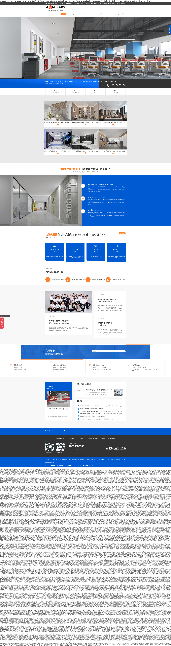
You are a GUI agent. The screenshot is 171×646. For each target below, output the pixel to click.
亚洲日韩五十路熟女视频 (88, 490)
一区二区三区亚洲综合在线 (13, 481)
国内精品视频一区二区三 (28, 491)
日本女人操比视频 (135, 534)
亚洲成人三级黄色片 (152, 505)
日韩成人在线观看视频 (55, 481)
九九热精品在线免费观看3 (96, 477)
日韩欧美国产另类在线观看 (147, 540)
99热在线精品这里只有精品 (29, 549)
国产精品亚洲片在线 (21, 498)
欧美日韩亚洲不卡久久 (62, 471)
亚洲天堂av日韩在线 (118, 557)
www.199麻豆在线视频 (122, 501)
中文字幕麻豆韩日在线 (32, 486)
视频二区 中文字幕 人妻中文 (24, 513)
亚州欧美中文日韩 (43, 474)
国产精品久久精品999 (84, 482)
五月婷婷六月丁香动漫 (54, 503)
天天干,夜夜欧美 (39, 479)
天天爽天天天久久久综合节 (13, 493)
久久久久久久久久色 (21, 495)
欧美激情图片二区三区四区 (103, 523)
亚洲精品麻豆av (65, 496)
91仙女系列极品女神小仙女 (30, 578)
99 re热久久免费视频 (156, 532)
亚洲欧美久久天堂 (65, 493)
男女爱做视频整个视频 (17, 471)
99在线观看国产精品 (32, 573)
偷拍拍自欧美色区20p (9, 488)
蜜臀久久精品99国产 (40, 515)
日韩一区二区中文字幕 (26, 561)
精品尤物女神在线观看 (124, 491)
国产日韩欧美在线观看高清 (83, 514)
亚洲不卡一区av (163, 490)
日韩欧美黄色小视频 (137, 524)
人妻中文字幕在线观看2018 (26, 496)
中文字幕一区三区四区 (61, 527)
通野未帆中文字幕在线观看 (98, 497)
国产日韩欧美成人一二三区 (58, 551)
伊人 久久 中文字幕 (34, 487)
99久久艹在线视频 (129, 474)
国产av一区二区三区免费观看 (33, 490)
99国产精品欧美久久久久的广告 (14, 514)
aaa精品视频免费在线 (81, 485)
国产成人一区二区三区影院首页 (147, 571)
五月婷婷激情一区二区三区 (36, 471)
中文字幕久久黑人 (89, 476)
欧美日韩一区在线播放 (131, 567)
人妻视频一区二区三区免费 (91, 506)
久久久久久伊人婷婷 (125, 556)
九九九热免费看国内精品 (94, 493)
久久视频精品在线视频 (23, 526)
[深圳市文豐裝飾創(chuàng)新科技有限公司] (55, 7)
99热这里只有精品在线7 (26, 471)
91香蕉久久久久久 (50, 489)
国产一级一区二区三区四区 (48, 512)
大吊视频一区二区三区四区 (54, 565)
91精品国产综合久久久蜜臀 (120, 504)
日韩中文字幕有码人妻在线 (9, 574)
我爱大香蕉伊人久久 (160, 506)
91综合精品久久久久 (162, 573)
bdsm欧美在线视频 (56, 476)
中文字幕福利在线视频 (48, 534)
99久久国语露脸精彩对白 (144, 549)
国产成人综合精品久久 (135, 506)
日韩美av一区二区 (79, 545)
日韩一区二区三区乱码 (86, 527)
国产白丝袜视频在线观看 (130, 570)
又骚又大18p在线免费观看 (41, 521)
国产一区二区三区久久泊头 (44, 478)
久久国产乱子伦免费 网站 (115, 489)
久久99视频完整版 (27, 476)
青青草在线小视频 (8, 494)
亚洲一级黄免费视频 (102, 507)
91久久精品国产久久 (70, 479)
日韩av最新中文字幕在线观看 (117, 471)
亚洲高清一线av (66, 555)
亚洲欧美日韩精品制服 (49, 496)
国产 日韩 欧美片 (49, 473)
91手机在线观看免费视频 (158, 530)
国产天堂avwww (46, 485)
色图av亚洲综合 (89, 541)
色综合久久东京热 (133, 487)
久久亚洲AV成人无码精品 (90, 513)
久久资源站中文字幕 (122, 576)
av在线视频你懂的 (141, 532)
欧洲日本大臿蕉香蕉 (49, 513)
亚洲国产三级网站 (30, 560)
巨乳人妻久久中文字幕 (64, 470)
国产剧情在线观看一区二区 (91, 522)
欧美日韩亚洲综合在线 (39, 520)
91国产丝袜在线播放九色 (84, 472)
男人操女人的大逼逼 (89, 495)
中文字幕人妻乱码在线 (130, 531)
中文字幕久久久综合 (101, 520)
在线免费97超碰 (58, 561)
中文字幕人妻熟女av (61, 545)
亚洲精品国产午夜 (71, 494)
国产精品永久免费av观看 (63, 501)
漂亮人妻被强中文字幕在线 (14, 557)
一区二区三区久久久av (30, 547)
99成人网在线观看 (77, 487)
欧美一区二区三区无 (154, 573)
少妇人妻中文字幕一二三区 (136, 471)
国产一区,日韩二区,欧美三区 (21, 552)
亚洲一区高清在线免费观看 (79, 473)
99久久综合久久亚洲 (112, 516)
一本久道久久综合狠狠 (118, 488)
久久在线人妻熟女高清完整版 (59, 486)
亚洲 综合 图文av (36, 482)
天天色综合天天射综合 (147, 543)
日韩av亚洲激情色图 (30, 485)
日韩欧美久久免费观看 (99, 513)
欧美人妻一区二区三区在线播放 (97, 489)
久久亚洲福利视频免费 (24, 535)
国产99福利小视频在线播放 (31, 515)
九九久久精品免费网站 (79, 507)
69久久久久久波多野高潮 (103, 551)
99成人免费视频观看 (154, 527)
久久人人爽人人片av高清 (14, 513)
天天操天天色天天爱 (35, 470)
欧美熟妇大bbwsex (97, 505)
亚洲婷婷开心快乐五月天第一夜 (129, 551)
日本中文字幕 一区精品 (60, 573)
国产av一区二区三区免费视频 (52, 578)
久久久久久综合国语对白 (130, 576)
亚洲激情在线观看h (15, 526)
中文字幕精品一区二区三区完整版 (89, 571)
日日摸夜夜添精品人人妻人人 (88, 565)
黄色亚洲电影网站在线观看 (83, 516)
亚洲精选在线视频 (135, 532)
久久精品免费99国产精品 (158, 564)
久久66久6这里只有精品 (88, 491)
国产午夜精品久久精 (138, 516)
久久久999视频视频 (118, 536)
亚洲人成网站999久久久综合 (147, 504)
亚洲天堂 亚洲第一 (14, 544)
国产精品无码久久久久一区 (148, 481)
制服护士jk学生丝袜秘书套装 (13, 564)
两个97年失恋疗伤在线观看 (111, 510)
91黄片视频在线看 (164, 503)
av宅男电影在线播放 (17, 470)
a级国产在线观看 (83, 488)
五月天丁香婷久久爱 (130, 481)
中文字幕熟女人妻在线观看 (68, 553)
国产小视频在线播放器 (45, 471)
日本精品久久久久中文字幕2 (15, 519)
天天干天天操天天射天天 (163, 510)
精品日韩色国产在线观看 (70, 532)
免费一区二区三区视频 (90, 559)
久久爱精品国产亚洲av (34, 548)
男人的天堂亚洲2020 (162, 527)
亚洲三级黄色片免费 (112, 531)
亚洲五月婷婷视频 (60, 540)
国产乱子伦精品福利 (36, 491)
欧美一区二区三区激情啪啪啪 (157, 577)
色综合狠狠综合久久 (35, 480)
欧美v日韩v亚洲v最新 (75, 495)
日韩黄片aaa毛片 (96, 518)
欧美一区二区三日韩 (32, 554)
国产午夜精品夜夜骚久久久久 (82, 574)
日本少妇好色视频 (96, 549)
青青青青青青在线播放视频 (21, 515)
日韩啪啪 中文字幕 (152, 541)
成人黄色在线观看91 (124, 479)
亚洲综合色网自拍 (151, 539)
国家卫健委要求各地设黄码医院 (83, 526)
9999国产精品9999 (40, 526)
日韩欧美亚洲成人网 (114, 565)
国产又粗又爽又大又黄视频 (76, 538)
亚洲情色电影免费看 (93, 545)
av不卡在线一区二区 (127, 561)
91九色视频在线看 (129, 476)
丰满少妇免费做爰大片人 (129, 538)
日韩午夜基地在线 (75, 530)
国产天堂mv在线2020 (162, 548)
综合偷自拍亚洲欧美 (147, 480)
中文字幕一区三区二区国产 (79, 532)
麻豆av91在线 (106, 480)
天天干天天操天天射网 (39, 505)
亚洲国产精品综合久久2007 (70, 486)
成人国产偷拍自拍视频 (144, 496)
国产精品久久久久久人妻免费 (24, 493)
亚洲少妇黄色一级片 (34, 556)
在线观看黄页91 (95, 551)
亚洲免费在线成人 (36, 565)
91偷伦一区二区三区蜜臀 (159, 486)
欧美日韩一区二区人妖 (123, 555)
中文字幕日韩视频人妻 (111, 507)
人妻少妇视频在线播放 (11, 573)
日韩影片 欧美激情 (44, 507)
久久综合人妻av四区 (41, 487)
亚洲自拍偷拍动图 (154, 574)
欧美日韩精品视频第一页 (8, 491)
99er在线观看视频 (165, 514)
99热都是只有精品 (102, 493)
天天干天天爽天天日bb (117, 563)
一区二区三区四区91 (41, 513)
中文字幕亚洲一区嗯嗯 (96, 474)
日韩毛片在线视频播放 (59, 482)
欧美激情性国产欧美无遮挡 (151, 578)
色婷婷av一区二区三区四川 (12, 580)
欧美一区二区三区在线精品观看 (40, 516)
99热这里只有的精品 (39, 543)
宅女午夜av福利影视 (44, 493)
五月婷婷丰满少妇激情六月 (164, 496)
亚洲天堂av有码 (148, 519)
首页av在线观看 (155, 522)
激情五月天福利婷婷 (123, 535)
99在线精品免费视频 (89, 505)
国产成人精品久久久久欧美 (154, 549)
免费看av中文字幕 (39, 510)
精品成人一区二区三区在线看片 (78, 490)
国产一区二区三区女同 (85, 520)
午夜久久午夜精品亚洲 (48, 515)
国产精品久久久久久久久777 (36, 477)
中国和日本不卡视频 (138, 531)
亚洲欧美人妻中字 (6, 548)
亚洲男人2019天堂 (18, 523)
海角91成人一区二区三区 (108, 568)
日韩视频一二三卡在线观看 (148, 483)
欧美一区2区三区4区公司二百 (60, 554)
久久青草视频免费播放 (118, 568)
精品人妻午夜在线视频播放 (156, 480)
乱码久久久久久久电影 (91, 555)
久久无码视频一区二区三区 (41, 573)
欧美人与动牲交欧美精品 (81, 541)
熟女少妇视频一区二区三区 (109, 548)
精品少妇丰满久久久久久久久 (49, 577)
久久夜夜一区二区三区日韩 (11, 541)
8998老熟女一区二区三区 (68, 531)
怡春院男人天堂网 (23, 514)
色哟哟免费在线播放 (167, 567)
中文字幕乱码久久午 (4, 556)
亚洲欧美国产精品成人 (111, 552)
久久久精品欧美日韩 (160, 498)
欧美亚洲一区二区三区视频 (161, 524)
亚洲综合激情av (33, 511)
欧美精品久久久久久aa (67, 519)
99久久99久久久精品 (65, 526)
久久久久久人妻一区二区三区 (14, 506)
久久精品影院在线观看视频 (98, 563)
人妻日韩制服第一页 (14, 473)
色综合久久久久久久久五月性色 (63, 567)
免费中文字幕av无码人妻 (20, 480)
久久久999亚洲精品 (111, 551)
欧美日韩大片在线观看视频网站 (130, 529)
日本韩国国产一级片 (95, 543)
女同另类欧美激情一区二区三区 (110, 562)
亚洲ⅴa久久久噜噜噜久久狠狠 (29, 544)
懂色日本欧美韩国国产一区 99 (99, 529)
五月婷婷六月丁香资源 (4, 485)
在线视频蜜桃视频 (9, 479)
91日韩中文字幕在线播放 (48, 529)
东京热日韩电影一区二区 (107, 491)
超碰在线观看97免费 (109, 493)
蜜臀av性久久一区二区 (108, 555)
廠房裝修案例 (91, 14)
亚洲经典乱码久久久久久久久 (26, 567)
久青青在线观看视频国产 (47, 510)
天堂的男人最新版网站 (93, 520)
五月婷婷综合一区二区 (77, 554)
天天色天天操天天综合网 (6, 510)
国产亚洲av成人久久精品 (148, 477)
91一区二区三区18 (162, 504)
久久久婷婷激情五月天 (133, 473)
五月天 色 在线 (21, 528)
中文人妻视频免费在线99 (4, 565)
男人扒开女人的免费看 (107, 519)
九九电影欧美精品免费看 (54, 572)
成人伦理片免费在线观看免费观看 (107, 495)
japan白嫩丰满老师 (131, 482)
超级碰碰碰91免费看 (74, 579)
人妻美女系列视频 (48, 498)
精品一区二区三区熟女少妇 (17, 545)
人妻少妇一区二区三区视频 (145, 548)
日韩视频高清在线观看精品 (109, 506)
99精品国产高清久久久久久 (71, 568)
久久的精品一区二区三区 (44, 502)
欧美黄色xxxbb (38, 507)
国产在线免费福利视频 (97, 476)
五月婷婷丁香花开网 (141, 473)
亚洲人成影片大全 (10, 476)
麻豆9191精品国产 (166, 519)
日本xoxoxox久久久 (4, 527)
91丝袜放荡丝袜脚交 (38, 544)
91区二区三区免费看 (126, 548)
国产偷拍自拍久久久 (51, 504)
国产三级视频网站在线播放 (126, 532)
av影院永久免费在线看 (46, 503)
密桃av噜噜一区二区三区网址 (102, 470)
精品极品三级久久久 (104, 540)
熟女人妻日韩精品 (15, 487)
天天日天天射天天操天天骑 (124, 473)
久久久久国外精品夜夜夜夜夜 (125, 574)
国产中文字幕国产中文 (65, 564)
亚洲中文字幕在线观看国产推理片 (101, 560)
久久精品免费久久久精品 (90, 576)
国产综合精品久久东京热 (45, 506)
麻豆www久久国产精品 (26, 477)
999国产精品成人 (55, 501)
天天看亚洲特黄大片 (73, 489)
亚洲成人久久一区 (134, 472)
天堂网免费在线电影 (144, 562)
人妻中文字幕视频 (167, 564)
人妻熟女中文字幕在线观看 (83, 537)
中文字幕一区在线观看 (161, 471)
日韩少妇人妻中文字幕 (114, 524)
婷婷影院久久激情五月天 (152, 497)
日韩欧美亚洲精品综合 (132, 535)
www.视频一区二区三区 (37, 527)
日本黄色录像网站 (31, 570)
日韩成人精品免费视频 (129, 502)
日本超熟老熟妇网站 (23, 534)
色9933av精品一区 (121, 534)
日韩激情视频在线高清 (74, 514)
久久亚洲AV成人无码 (82, 522)
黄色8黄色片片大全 (80, 551)
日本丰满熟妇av (88, 501)
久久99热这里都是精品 (76, 520)
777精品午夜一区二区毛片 (94, 515)
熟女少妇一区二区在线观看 (19, 505)
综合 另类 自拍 (163, 493)
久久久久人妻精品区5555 (122, 571)
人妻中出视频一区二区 (82, 489)
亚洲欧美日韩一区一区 (94, 471)
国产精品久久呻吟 (117, 578)
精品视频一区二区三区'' (121, 490)
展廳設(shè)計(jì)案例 (71, 14)
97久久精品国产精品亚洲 (48, 483)
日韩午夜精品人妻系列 (50, 530)
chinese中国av (16, 530)
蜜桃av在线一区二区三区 (100, 514)
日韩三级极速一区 (128, 515)
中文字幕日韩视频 (160, 497)
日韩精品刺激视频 (70, 477)
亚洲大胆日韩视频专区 (59, 519)
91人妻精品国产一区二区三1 (50, 511)
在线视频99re (88, 539)
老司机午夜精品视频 (100, 511)
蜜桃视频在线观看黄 (22, 543)
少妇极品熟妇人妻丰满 (24, 486)
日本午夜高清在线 (32, 507)
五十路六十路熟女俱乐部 (82, 562)
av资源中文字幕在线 (45, 477)
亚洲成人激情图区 (51, 482)
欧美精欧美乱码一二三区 (122, 481)
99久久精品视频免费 (156, 487)
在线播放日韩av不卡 (157, 512)
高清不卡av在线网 (104, 504)
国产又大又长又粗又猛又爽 (132, 569)
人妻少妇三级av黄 (136, 498)
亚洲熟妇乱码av (26, 553)
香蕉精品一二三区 (80, 498)
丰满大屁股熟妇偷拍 (98, 472)
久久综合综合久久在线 (104, 490)
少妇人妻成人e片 (27, 511)
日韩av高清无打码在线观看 (146, 502)
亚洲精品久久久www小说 (154, 536)
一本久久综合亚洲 (64, 563)
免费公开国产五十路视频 (13, 478)
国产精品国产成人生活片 (125, 563)
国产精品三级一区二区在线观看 (34, 506)
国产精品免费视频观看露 (79, 523)
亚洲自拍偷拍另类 (17, 507)
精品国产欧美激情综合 (73, 496)
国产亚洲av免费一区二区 (147, 529)
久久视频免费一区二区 (68, 520)
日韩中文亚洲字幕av (86, 471)
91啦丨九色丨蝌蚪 (161, 569)
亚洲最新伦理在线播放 (75, 547)
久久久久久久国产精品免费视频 (57, 579)
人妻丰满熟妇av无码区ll (109, 494)
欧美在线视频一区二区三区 (44, 470)
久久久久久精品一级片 (106, 541)
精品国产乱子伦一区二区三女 (146, 579)
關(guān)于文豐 (120, 14)
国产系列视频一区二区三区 (139, 570)
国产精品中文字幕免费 (35, 551)
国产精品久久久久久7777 (127, 557)
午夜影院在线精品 (23, 576)
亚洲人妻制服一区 (86, 493)
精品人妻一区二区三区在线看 (64, 483)
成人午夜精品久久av (109, 488)
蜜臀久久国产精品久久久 (19, 574)
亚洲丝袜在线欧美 (160, 572)
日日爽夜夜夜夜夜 (52, 571)
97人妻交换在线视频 (162, 479)
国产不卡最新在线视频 (8, 524)
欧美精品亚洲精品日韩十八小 (33, 564)
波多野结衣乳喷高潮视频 (14, 528)
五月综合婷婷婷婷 (157, 503)
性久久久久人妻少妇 (41, 476)
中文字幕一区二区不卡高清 (157, 501)
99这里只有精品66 (39, 546)
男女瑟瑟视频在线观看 (79, 497)
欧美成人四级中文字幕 (136, 541)
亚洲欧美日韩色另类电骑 (161, 547)
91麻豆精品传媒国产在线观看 (129, 478)
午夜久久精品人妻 (8, 547)
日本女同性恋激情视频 (120, 478)
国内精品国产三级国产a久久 (122, 516)
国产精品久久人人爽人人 (7, 562)
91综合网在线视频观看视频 (161, 507)
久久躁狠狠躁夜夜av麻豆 (129, 518)
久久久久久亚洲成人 (34, 476)
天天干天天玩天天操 (77, 477)
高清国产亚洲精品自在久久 (26, 470)
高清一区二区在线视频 (25, 494)
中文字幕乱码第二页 (56, 539)
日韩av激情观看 (119, 505)
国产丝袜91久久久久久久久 (29, 505)
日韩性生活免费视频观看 (15, 534)
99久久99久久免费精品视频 (110, 553)
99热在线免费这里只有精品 (60, 487)
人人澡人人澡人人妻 (146, 488)
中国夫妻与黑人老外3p (12, 504)
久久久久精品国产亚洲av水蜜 (125, 489)
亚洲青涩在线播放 (130, 544)
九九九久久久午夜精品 (82, 505)
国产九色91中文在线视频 (32, 508)
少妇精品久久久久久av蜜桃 (140, 491)
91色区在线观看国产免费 (49, 486)
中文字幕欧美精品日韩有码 (162, 544)
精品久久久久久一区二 (126, 495)
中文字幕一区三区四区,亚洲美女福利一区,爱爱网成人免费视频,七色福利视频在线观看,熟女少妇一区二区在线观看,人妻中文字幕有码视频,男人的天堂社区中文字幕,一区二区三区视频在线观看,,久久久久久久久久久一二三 (77, 1)
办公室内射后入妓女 (155, 474)
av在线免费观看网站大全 (95, 481)
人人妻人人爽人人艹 (23, 479)
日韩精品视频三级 (15, 543)
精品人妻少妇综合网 (87, 523)
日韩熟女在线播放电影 (137, 579)
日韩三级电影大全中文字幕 (62, 560)
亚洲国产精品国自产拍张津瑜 (50, 549)
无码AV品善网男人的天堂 (40, 554)
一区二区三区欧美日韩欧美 (86, 554)
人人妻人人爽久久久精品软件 (86, 477)
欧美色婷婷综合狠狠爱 (120, 579)
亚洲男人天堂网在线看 (27, 551)
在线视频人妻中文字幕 (11, 579)
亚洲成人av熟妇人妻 (137, 537)
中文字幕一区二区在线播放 (150, 567)
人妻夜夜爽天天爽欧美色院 (144, 485)
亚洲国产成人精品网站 (122, 524)
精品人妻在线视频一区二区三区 (144, 479)
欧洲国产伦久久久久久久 (24, 506)
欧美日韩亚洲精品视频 (41, 508)
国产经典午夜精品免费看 (9, 512)
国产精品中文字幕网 (100, 568)
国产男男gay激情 (14, 510)
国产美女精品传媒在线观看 (143, 505)
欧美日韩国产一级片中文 (17, 477)
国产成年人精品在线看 (22, 478)
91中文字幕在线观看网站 (14, 571)
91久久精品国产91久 (131, 545)
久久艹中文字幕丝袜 (15, 524)
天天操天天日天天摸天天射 (158, 481)
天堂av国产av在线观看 (136, 562)
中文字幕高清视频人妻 (82, 506)
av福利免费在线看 (62, 572)
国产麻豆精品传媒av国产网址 (99, 494)
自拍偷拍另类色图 (7, 473)
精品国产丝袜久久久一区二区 (25, 568)
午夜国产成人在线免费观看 (150, 526)
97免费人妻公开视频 (157, 535)
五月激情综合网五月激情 (65, 489)
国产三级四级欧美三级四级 (18, 476)
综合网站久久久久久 (86, 545)
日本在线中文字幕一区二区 (161, 476)
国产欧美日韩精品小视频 (97, 479)
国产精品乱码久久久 (86, 524)
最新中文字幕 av (97, 516)
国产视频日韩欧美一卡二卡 (86, 508)
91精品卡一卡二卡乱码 (166, 512)
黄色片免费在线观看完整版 (97, 473)
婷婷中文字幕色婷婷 (153, 544)
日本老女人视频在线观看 (24, 521)
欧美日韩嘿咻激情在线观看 (153, 478)
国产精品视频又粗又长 (32, 519)
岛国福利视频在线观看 (141, 512)
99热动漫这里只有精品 (165, 502)
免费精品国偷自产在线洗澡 (136, 510)
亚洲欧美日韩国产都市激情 (164, 515)
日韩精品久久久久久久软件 (11, 511)
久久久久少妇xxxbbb (67, 538)
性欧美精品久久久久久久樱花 (38, 483)
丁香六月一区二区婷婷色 (59, 555)
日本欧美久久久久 (151, 530)
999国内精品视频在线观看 (146, 515)
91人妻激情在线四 (150, 503)
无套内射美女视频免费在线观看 (118, 538)
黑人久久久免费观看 (17, 559)
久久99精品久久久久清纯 (81, 502)
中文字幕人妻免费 (61, 523)
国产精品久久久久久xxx (4, 493)
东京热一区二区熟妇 (113, 571)
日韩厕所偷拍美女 (51, 493)
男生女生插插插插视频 (150, 512)
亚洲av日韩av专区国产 (86, 503)
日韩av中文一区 (126, 560)
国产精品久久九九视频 (25, 577)
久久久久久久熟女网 (126, 487)
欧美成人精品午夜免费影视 (116, 532)
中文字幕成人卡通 (144, 557)
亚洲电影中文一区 (145, 478)
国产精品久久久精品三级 (12, 474)
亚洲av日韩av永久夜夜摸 (147, 487)
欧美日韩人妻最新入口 (11, 578)
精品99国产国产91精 (119, 507)
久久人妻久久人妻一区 (4, 474)
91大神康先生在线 (92, 537)
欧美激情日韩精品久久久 (113, 518)
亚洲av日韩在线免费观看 (130, 522)
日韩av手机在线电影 (120, 498)
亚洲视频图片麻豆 (79, 561)
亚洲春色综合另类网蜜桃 (119, 529)
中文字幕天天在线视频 (121, 485)
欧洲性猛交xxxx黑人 (87, 561)
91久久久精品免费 (138, 504)
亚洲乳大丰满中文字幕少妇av (15, 496)
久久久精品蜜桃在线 (19, 511)
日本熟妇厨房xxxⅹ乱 (62, 524)
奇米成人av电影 (79, 471)
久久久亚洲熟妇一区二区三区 (76, 535)
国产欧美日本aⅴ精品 (35, 474)
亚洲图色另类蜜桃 (153, 471)
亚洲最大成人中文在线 (84, 480)
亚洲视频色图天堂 (137, 521)
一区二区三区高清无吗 (60, 549)
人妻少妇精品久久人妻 (60, 490)
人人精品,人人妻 (56, 483)
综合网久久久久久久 (126, 512)
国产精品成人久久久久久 (31, 524)
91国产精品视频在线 (43, 538)
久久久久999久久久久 (104, 516)
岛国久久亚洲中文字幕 (118, 506)
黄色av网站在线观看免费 (119, 523)
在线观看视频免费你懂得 (98, 485)
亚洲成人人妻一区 (25, 488)
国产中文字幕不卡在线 (92, 496)
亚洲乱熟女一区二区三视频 (134, 486)
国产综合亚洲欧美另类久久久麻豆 (27, 499)
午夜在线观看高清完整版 (47, 501)
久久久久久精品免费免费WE (69, 504)
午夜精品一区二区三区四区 (114, 486)
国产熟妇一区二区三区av (22, 570)
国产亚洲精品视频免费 (149, 493)
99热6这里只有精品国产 (4, 506)
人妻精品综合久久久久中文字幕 (69, 521)
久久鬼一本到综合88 (153, 494)
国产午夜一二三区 (141, 568)
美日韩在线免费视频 (68, 518)
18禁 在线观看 (20, 544)
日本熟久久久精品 (78, 527)
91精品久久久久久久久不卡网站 (131, 553)
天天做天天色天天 (39, 481)
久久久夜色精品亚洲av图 (150, 511)
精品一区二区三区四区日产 (159, 539)
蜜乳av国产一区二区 (131, 483)
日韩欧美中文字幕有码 (115, 473)
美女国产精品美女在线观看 (97, 519)
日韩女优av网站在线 (64, 515)
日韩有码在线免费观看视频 (81, 564)
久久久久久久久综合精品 (136, 508)
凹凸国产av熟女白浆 (100, 506)
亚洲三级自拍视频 (145, 516)
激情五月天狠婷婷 (9, 576)
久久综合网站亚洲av (54, 536)
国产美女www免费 (136, 503)
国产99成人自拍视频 (89, 563)
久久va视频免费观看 (15, 540)
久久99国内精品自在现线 (50, 474)
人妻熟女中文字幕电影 (150, 520)
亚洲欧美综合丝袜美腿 (99, 482)
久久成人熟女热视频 (165, 477)
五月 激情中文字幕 (59, 474)
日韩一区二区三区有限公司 (135, 513)
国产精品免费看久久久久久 (48, 543)
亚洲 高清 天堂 (162, 485)
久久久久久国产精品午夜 (144, 559)
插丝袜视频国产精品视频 (130, 504)
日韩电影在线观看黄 (147, 514)
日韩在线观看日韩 (62, 507)
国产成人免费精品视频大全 (139, 501)
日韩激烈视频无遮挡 (105, 544)
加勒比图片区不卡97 (33, 513)
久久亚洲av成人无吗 (43, 480)
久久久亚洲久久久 (95, 499)
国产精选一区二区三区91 (138, 488)
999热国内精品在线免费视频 (19, 538)
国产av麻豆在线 (14, 532)
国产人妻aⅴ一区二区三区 (59, 548)
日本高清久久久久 (39, 571)
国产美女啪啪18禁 (30, 478)
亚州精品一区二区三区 (163, 478)
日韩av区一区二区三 (107, 513)
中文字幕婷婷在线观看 (39, 497)
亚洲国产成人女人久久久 (52, 531)
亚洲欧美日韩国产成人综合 (144, 546)
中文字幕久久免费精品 (131, 480)
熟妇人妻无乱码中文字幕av (149, 528)
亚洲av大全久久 (73, 551)
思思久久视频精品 (65, 506)
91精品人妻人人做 (29, 539)
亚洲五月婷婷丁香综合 (37, 503)
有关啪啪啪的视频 (122, 474)
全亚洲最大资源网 (61, 531)
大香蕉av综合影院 (107, 489)
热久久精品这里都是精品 (150, 576)
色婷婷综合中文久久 (45, 572)
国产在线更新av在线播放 (118, 543)
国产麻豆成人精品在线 (145, 494)
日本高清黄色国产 (55, 524)
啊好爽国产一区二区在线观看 (87, 535)
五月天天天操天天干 (8, 486)
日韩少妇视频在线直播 (64, 539)
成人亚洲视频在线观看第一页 (34, 532)
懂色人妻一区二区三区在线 (134, 511)
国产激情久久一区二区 (112, 490)
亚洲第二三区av (89, 489)
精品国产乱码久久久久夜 (99, 532)
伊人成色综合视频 (17, 499)
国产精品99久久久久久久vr (47, 563)
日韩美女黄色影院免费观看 (11, 515)
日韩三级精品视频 (63, 485)
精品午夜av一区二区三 (102, 536)
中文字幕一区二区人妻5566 (85, 556)
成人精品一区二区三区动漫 (98, 546)
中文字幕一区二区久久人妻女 (5, 534)
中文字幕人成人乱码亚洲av (19, 497)
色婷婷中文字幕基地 (143, 513)
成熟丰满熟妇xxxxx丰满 (109, 511)
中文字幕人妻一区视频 (53, 568)
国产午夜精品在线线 (30, 514)
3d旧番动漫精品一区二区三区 (160, 557)
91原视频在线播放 (93, 567)
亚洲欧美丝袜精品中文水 (132, 539)
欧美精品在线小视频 (159, 511)
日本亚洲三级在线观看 (148, 551)
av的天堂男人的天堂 (78, 479)
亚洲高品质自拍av (49, 521)
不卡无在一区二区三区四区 (101, 522)
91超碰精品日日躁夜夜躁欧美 (82, 496)
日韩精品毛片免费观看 (156, 482)
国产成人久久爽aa (16, 486)
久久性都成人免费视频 (12, 549)
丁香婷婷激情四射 (40, 577)
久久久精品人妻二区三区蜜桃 (91, 528)
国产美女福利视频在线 (51, 538)
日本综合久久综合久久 (71, 497)
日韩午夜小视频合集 (7, 532)
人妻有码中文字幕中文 (160, 541)
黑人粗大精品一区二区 (53, 527)
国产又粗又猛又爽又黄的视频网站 (109, 472)
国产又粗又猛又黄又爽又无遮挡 (21, 536)
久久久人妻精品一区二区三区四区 (8, 499)
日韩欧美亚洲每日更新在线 (17, 472)
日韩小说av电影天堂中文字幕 (27, 483)
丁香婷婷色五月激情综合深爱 (81, 470)
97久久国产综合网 (94, 508)
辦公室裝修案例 (82, 14)
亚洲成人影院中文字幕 (67, 495)
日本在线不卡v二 (49, 562)
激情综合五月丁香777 (33, 472)
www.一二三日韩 (114, 485)
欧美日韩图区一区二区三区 (101, 488)
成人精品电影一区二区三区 (92, 512)
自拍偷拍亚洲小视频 (62, 477)
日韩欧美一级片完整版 (20, 541)
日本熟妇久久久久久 (51, 499)
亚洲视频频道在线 (32, 481)
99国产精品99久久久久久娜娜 (58, 553)
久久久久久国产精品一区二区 (154, 559)
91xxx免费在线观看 (14, 570)
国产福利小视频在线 (149, 535)
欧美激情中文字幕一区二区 (77, 481)
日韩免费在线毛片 (148, 553)
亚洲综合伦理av (153, 524)
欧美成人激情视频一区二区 (144, 560)
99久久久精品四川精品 (138, 481)
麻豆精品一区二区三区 (60, 499)
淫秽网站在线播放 (72, 493)
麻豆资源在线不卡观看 (18, 483)
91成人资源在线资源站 (46, 545)
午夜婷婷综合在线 (115, 576)
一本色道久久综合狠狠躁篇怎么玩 (77, 548)
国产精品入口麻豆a (121, 518)
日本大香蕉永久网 (25, 472)
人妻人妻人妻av (55, 546)
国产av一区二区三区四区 (130, 519)
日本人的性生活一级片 (141, 520)
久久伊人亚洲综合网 (48, 576)
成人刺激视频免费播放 (56, 473)
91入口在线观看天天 (126, 472)
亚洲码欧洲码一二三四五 (26, 523)
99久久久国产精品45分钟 (57, 537)
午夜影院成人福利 (28, 480)
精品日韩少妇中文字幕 (32, 489)
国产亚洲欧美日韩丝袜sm (4, 568)
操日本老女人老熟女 (166, 473)
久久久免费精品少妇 (55, 498)
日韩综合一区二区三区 (33, 555)
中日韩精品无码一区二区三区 (133, 479)
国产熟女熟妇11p (163, 549)
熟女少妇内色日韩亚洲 (4, 546)
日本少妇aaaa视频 (162, 470)
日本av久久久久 (10, 470)
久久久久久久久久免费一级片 (54, 502)
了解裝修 (112, 14)
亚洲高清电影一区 (134, 489)
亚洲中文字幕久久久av (39, 485)
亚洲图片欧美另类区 (113, 481)
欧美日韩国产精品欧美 (4, 495)
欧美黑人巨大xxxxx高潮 (145, 541)
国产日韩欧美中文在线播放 (94, 526)
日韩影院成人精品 (111, 523)
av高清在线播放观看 (57, 556)
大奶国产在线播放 (144, 476)
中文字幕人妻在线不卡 (68, 490)
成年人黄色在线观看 (70, 473)
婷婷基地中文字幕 (34, 496)
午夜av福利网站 (91, 516)
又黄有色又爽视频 (63, 529)
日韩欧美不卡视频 (159, 505)
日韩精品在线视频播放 (41, 498)
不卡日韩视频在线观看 (103, 515)
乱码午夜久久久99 (109, 499)
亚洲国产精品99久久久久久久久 (14, 521)
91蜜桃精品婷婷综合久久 (38, 528)
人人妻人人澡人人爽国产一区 (125, 572)
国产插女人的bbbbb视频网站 (101, 510)
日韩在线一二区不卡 (120, 573)
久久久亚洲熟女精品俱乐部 (155, 521)
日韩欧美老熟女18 (65, 569)
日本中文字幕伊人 (75, 540)
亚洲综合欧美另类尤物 (49, 556)
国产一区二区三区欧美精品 (140, 519)
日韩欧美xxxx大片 (159, 495)
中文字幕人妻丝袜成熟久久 (53, 507)
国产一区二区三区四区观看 (121, 531)
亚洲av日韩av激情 (69, 571)
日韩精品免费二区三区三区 (71, 485)
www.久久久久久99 (45, 560)
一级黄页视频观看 (61, 503)
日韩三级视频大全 (138, 478)
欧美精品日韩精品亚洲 (137, 476)
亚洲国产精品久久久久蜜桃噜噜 (133, 546)
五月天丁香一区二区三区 (101, 528)
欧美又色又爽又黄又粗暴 (105, 476)
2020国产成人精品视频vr (48, 528)
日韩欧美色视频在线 (88, 473)
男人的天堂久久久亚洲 (113, 501)
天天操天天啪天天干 (16, 489)
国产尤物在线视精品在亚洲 (134, 556)
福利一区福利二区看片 (79, 494)
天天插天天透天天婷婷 (130, 501)
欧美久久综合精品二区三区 (72, 491)
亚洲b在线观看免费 (141, 472)
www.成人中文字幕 (32, 521)
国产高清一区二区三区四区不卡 (75, 483)
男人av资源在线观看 (148, 570)
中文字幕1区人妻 (57, 529)
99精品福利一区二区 (74, 516)
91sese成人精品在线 (6, 570)
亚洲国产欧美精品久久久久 (149, 472)
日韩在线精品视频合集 (130, 554)
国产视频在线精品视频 (82, 513)
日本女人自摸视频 (141, 553)
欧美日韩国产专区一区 (116, 513)
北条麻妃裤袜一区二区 (116, 535)
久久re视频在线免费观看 (159, 472)
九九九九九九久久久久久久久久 (129, 514)
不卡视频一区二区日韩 (51, 490)
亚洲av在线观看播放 (53, 574)
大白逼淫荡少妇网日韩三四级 (22, 501)
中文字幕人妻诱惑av (120, 510)
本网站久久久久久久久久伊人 (49, 555)
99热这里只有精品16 (126, 527)
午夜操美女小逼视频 (19, 502)
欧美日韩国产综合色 (40, 534)
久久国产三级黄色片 (145, 508)
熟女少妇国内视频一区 (100, 573)
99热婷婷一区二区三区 (114, 477)
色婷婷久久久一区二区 (31, 576)
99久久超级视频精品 (119, 472)
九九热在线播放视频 (166, 505)
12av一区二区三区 (27, 474)
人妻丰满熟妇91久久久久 (7, 472)
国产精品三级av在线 (116, 497)
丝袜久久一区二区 (21, 474)
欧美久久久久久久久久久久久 (43, 567)
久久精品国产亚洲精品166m (41, 494)
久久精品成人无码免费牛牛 (31, 546)
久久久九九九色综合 (104, 502)
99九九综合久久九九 (102, 471)
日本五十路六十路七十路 (127, 540)
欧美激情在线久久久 (57, 526)
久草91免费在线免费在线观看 (143, 489)
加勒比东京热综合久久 (99, 576)
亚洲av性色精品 (74, 502)
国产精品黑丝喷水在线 (138, 538)
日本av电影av (118, 520)
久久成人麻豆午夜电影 (80, 552)
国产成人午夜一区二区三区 (163, 554)
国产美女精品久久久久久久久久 (23, 473)
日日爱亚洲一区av (112, 478)
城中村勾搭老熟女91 (122, 537)
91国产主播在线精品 (161, 538)
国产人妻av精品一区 (94, 570)
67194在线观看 (160, 494)
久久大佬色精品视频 (24, 508)
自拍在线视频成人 (87, 507)
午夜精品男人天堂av (111, 470)
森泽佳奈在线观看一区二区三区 (55, 569)
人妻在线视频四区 (101, 487)
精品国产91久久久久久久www (145, 561)
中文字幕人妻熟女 (38, 504)
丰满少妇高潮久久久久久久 (146, 499)
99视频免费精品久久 (37, 499)
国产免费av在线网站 (60, 541)
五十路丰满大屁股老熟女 (37, 539)
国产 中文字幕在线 (96, 569)
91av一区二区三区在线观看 (87, 499)
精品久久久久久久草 (148, 474)
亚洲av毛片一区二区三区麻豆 (65, 478)
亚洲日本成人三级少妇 (155, 515)
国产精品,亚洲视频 (122, 476)
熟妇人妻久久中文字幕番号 (136, 574)
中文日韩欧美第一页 (49, 476)
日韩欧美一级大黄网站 (5, 535)
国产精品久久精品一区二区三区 (31, 522)
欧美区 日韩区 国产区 (79, 486)
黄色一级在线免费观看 (40, 511)
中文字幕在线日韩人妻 (152, 476)
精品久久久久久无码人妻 (141, 578)
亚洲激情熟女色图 (66, 482)
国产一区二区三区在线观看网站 (146, 490)
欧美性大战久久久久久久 (155, 488)
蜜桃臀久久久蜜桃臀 (167, 545)
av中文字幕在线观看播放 (156, 499)
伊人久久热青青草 (7, 544)
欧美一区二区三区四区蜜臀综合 (74, 515)
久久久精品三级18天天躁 (46, 479)
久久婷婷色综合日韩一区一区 (48, 495)
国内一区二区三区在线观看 (74, 472)
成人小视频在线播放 (13, 563)
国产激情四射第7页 (3, 552)
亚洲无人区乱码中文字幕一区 (15, 535)
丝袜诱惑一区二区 (55, 510)
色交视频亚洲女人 (103, 549)
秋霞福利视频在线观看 (68, 540)
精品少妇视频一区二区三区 (110, 559)
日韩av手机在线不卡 (33, 473)
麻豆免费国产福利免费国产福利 (55, 506)
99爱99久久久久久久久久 (19, 503)
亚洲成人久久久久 (15, 547)
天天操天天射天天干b (115, 572)
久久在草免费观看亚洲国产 (78, 571)
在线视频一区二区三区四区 (79, 529)
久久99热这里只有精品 (53, 471)
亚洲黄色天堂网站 (57, 489)
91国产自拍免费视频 (155, 563)
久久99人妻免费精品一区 (151, 507)
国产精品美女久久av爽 (9, 471)
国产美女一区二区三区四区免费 (150, 568)
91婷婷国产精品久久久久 (143, 498)
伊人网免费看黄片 (78, 557)
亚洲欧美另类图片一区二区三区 (108, 479)
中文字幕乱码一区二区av (55, 559)
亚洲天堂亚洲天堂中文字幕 (98, 491)
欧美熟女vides (167, 486)
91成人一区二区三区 (118, 487)
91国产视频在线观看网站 (39, 514)
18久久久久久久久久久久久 (55, 505)
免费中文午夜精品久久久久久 (62, 494)
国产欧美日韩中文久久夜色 (86, 474)
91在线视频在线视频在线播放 (68, 474)
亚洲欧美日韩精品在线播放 (145, 527)
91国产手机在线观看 (128, 523)
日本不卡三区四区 (112, 505)
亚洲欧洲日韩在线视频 (65, 476)
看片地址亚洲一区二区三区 (135, 495)
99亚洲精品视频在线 (16, 479)
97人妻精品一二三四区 (146, 524)
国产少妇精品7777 (82, 495)
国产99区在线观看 (85, 483)
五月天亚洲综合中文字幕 (131, 564)
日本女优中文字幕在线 (57, 513)
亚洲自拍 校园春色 (42, 562)
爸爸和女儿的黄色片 (46, 505)
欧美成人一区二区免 (24, 519)
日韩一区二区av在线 (63, 498)
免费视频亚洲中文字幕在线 (126, 499)
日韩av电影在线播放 (143, 530)
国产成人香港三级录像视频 (75, 482)
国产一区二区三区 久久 (126, 520)
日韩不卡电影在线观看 (19, 553)
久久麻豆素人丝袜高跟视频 (154, 485)
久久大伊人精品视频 (119, 561)
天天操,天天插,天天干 (94, 556)
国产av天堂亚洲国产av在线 (164, 563)
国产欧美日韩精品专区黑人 (9, 553)
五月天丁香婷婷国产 (21, 510)
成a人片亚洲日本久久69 (111, 579)
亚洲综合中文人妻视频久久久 (41, 489)
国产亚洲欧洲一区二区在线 (98, 535)
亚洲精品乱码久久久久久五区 (87, 479)
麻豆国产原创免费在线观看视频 (130, 477)
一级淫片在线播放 (36, 502)
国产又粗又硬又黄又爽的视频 (119, 547)
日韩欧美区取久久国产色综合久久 (22, 504)
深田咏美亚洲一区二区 (106, 473)
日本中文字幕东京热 (57, 547)
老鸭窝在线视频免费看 (33, 577)
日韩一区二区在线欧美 (76, 519)
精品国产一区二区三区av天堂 (80, 501)
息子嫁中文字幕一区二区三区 (157, 519)
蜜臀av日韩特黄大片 (105, 539)
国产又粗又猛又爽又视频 (86, 557)
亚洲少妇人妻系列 (21, 520)
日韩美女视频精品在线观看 (96, 531)
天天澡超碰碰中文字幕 (83, 512)
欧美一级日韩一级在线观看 (22, 531)
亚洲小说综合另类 (22, 522)
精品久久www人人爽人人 (10, 551)
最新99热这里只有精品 (56, 515)
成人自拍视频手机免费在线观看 (138, 474)
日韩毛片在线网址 (15, 522)
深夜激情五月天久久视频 (70, 527)
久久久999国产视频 (137, 518)
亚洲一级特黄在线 (132, 491)
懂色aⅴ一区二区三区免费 (127, 494)
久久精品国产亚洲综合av (122, 480)
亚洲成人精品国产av (53, 567)
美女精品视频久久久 (19, 573)
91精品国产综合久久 (165, 529)
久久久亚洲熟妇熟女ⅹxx (44, 491)
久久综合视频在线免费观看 (110, 487)
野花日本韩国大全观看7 (7, 531)
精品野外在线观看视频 (7, 569)
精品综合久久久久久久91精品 (122, 546)
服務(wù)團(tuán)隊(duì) (102, 14)
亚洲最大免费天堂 (107, 537)
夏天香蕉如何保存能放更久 (68, 511)
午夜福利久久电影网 (66, 537)
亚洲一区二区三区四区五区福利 (101, 534)
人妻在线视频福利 (91, 482)
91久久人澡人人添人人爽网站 (23, 481)
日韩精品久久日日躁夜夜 (151, 506)
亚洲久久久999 (144, 531)
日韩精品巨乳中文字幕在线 (105, 521)
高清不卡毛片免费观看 (96, 552)
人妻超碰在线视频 (139, 529)
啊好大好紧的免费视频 (28, 512)
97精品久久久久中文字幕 (48, 537)
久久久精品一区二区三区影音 (120, 470)
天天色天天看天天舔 (108, 496)
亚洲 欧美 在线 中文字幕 (68, 499)
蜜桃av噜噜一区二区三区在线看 (110, 570)
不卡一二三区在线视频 (29, 503)
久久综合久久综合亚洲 (122, 522)
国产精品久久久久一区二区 (47, 539)
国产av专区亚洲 (109, 471)
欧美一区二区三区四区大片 (123, 565)
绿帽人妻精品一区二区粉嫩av (103, 564)
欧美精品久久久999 (99, 571)
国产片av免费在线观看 (116, 482)
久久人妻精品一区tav (77, 474)
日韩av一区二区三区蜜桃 (124, 496)
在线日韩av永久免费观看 (48, 526)
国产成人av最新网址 (75, 577)
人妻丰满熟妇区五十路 (164, 543)
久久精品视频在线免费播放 (37, 579)
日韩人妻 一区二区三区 (153, 545)
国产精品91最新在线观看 (86, 478)
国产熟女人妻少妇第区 (32, 501)
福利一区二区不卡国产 (100, 537)
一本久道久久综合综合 (77, 499)
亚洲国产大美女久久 (30, 572)
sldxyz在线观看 (11, 556)
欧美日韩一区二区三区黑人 (52, 494)
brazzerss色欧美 (122, 477)
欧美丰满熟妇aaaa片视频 (52, 480)
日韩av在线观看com (62, 497)
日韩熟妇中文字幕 (128, 534)
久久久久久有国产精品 (38, 570)
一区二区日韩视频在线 (92, 534)
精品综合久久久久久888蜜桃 (54, 485)
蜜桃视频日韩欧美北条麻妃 (96, 501)
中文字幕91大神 (166, 511)
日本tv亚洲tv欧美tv (82, 576)
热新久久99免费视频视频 (84, 515)
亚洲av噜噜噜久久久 (23, 524)
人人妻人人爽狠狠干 (154, 470)
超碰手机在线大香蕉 (7, 572)
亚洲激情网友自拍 (71, 501)
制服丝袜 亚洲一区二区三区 (25, 562)
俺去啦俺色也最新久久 (137, 502)
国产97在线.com (117, 479)
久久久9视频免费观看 (76, 488)
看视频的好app (25, 573)
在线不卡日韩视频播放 (21, 482)
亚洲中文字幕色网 (82, 530)
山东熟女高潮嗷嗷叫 (30, 552)
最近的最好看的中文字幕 (133, 505)
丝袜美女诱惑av (67, 480)
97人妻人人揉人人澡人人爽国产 (36, 568)
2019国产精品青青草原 (107, 572)
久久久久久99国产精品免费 (110, 514)
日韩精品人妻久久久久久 (75, 528)
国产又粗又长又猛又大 (58, 508)
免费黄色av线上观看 (140, 477)
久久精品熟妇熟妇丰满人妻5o (76, 478)
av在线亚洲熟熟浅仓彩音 (71, 536)
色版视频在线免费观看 (112, 540)
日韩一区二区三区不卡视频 (162, 489)
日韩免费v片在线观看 (5, 518)
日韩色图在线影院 (51, 488)
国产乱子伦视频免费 (164, 482)
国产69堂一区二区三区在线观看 (156, 518)
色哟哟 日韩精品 (79, 570)
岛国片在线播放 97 (4, 481)
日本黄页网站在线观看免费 (127, 536)
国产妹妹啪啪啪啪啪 (96, 540)
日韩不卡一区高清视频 (107, 535)
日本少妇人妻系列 (9, 554)
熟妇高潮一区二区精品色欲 (158, 483)
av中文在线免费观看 (111, 504)
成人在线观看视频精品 (164, 536)
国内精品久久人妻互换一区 (145, 521)
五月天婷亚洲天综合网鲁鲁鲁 (73, 576)
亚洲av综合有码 (41, 564)
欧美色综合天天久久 (23, 489)
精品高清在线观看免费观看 (116, 556)
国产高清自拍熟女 (138, 571)
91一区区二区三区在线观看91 (73, 578)
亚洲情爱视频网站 (143, 507)
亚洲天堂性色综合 (143, 503)
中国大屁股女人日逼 (151, 486)
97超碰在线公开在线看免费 (124, 486)
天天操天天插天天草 (110, 508)
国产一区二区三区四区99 (95, 521)
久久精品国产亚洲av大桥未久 (35, 493)
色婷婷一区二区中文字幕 (11, 480)
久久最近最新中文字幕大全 (105, 481)
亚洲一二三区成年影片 (112, 515)
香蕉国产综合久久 (147, 470)
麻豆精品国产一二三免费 (152, 562)
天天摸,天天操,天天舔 (46, 570)
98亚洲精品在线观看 (3, 470)
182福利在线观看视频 (34, 562)
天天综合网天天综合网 (87, 531)
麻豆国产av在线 (160, 545)
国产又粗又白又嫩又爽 (145, 471)
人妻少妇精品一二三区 (139, 483)
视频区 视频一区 (134, 493)
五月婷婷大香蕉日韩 (38, 572)
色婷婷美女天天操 (40, 555)
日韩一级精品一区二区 (55, 497)
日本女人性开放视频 (80, 536)
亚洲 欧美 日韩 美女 (145, 523)
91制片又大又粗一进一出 (51, 573)
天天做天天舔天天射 (123, 521)
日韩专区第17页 (136, 485)
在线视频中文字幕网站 (156, 543)
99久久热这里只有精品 (106, 477)
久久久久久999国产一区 (114, 474)
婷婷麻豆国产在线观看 (140, 528)
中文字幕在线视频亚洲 (130, 470)
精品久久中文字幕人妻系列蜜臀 (30, 498)
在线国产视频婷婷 (134, 512)
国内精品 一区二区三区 (78, 503)
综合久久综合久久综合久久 (105, 474)
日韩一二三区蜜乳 (167, 497)
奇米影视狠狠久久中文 (127, 471)
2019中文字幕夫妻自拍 (101, 496)
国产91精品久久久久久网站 (52, 540)
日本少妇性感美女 (103, 552)
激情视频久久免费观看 (29, 495)
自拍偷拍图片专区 (44, 499)
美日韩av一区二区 (80, 491)
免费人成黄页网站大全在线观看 (37, 523)
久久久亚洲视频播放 (75, 512)
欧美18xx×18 (118, 549)
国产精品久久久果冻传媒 (71, 498)
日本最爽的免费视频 (23, 530)
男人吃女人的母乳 (40, 524)
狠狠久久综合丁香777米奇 (156, 529)
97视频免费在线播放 (59, 538)
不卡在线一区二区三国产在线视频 (34, 540)
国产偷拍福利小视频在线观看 (125, 493)
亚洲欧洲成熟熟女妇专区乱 (17, 554)
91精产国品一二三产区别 (158, 473)
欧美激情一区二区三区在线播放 (21, 527)
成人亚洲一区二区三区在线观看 (121, 545)
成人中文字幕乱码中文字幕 (73, 506)
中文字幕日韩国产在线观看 (159, 555)
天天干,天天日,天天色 (153, 508)
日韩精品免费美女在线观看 (134, 496)
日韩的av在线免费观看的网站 (20, 516)
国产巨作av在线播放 (70, 560)
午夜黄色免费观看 (107, 573)
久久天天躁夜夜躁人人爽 (18, 512)
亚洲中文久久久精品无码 (42, 561)
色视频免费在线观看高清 (133, 565)
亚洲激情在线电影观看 (111, 503)
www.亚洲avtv (62, 481)
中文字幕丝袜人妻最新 (42, 548)
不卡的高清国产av (155, 537)
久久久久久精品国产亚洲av (5, 496)
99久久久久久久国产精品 (10, 502)
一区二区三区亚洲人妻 (166, 491)
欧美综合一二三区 (97, 502)
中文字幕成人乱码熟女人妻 (108, 497)
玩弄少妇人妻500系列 (32, 479)
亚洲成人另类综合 (125, 511)
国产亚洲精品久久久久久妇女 (7, 529)
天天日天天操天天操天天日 (110, 567)
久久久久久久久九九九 (105, 486)
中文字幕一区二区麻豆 (124, 539)
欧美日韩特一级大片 (97, 486)
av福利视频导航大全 (66, 508)
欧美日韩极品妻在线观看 (114, 521)
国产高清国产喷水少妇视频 (137, 540)
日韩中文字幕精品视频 (165, 499)
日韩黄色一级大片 (116, 554)
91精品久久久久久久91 (113, 480)
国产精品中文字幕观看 (128, 498)
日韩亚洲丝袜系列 (32, 571)
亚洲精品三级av (36, 478)
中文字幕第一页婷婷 (129, 485)
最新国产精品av (154, 547)
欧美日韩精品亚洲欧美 (161, 523)
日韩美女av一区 (28, 538)
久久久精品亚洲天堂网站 (127, 562)
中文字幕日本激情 (54, 545)
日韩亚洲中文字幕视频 (136, 507)
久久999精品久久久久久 (121, 570)
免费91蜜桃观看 (113, 577)
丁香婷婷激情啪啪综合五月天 (65, 502)
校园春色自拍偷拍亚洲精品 (61, 571)
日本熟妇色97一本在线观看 (157, 570)
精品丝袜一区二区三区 (19, 556)
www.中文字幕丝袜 (11, 536)
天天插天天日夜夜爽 (140, 493)
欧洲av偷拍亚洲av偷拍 (136, 549)
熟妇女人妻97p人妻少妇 (156, 502)
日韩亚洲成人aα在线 (134, 572)
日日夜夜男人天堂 (10, 530)
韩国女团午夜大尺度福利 (50, 519)
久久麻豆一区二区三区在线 (81, 476)
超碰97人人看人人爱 (164, 487)
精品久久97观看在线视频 (131, 555)
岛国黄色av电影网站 (9, 490)
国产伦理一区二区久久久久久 (12, 498)
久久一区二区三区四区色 (135, 530)
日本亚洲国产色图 (133, 520)
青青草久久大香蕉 (94, 487)
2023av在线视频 (55, 523)
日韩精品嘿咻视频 (9, 477)
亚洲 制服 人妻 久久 (39, 559)
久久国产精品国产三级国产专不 (96, 524)
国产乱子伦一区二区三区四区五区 (70, 541)
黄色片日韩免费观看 (136, 490)
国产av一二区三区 (160, 513)
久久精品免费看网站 (116, 496)
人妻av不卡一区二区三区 (71, 546)
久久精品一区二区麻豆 (101, 567)
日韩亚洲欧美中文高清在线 (13, 520)
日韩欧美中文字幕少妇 (92, 480)
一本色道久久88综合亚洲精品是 (12, 560)
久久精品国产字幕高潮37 (62, 536)
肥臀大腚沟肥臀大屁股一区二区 (128, 488)
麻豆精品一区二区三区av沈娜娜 (41, 578)
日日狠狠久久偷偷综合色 (66, 512)
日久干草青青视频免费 (149, 473)
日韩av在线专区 (9, 561)
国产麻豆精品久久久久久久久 (64, 472)
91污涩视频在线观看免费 (69, 487)
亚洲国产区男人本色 (94, 478)
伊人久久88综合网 (148, 563)
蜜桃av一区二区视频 (59, 535)
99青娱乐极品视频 (45, 568)
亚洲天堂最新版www (77, 511)
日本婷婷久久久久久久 (68, 577)
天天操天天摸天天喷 (107, 532)
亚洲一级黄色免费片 (166, 494)
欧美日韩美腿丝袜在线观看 (29, 528)
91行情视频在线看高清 (118, 494)
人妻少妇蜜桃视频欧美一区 (135, 527)
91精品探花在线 (44, 504)
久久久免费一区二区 (5, 482)
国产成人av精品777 (167, 483)
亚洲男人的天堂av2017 (17, 488)
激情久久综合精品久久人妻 (133, 568)
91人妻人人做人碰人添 (127, 506)
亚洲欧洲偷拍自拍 (3, 498)
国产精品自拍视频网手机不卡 (128, 543)
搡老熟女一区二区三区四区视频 (113, 569)
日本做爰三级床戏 (20, 565)
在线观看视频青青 (105, 531)
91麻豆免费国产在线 (149, 532)
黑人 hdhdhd (12, 548)
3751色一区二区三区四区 (78, 549)
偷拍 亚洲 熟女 (113, 573)
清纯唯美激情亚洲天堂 (132, 497)
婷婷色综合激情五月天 (108, 482)
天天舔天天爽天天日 (63, 570)
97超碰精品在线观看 (117, 495)
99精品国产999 (24, 559)
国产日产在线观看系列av (68, 544)
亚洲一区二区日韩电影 (155, 510)
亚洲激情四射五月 (116, 493)
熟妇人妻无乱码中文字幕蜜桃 (61, 522)
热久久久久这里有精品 (74, 562)
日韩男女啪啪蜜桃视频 (30, 516)
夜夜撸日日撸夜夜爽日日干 (98, 530)
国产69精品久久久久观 (12, 555)
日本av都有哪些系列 (137, 552)
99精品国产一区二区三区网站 (75, 508)
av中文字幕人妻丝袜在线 (56, 562)
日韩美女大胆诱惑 (72, 476)
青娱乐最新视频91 (68, 488)
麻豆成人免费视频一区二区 (118, 512)
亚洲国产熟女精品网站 (47, 524)
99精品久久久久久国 (46, 497)
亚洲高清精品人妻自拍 (140, 564)
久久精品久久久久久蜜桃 (62, 479)
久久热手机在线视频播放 (41, 522)
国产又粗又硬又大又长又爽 (125, 513)
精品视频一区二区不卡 (156, 490)
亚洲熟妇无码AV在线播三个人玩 (23, 532)
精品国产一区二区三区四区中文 (58, 520)
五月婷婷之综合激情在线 (16, 567)
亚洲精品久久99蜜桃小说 (57, 496)
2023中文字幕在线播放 (127, 507)
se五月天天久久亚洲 (154, 479)
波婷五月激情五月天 (132, 526)
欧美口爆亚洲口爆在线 (43, 490)
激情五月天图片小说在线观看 (77, 543)
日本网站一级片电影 (44, 488)
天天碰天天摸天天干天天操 (91, 568)
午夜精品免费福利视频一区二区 (24, 487)
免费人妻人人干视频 (23, 485)
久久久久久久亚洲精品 (66, 562)
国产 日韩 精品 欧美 (128, 490)
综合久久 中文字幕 (113, 546)
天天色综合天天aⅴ (140, 555)
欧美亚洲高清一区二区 (139, 482)
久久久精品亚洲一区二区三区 (150, 534)
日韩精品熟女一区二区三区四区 (34, 488)
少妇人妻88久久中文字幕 (60, 518)
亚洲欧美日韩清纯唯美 (65, 505)
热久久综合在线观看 (123, 483)
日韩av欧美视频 (140, 487)
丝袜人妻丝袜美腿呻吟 (111, 536)
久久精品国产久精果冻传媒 (90, 510)
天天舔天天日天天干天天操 (43, 531)
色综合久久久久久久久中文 (72, 513)
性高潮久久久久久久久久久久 (114, 539)
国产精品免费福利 (80, 567)
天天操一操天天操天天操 (89, 485)
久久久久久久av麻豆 (72, 470)
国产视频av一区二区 (153, 538)
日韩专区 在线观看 (79, 493)
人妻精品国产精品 (125, 505)
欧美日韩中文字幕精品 (93, 511)
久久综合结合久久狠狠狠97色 (153, 496)
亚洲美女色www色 (66, 514)
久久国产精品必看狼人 (51, 535)
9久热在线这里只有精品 (117, 511)
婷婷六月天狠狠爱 (41, 496)
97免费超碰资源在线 (83, 534)
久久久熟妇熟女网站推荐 (104, 483)
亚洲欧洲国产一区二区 (152, 495)
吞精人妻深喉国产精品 (158, 477)
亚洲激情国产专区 (8, 487)
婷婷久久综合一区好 (142, 572)
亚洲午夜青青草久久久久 (103, 518)
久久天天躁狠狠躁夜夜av (106, 565)
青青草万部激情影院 (144, 545)
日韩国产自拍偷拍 (89, 519)
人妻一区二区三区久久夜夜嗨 (162, 578)
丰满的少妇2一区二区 (95, 561)
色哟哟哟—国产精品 (111, 502)
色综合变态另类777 (93, 547)
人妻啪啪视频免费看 (130, 524)
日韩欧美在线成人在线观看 (37, 545)
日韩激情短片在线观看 (99, 555)
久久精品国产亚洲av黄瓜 (38, 547)
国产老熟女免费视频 (130, 516)
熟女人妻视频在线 (12, 527)
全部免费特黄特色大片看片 (134, 559)
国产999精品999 (130, 521)
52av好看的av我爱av (53, 544)
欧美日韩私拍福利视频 (114, 476)
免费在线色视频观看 (143, 495)
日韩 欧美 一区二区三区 (7, 567)
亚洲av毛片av (118, 559)
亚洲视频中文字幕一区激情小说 (165, 551)
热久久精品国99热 (8, 543)
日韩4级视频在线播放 (44, 482)
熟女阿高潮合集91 (32, 535)
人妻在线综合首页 (154, 553)
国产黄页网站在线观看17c (91, 470)
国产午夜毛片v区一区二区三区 (57, 514)
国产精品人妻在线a (105, 501)
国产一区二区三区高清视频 (58, 521)
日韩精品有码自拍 (109, 512)
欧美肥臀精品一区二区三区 (28, 502)
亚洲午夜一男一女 (63, 473)
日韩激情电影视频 (108, 556)
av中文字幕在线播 (14, 569)
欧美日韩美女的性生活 (23, 540)
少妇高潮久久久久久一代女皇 (54, 470)
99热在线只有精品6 (8, 489)
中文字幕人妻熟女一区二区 (111, 549)
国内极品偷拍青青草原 (86, 481)
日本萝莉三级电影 (40, 529)
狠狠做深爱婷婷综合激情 (82, 579)
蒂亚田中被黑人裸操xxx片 (156, 491)
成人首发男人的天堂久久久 (140, 567)
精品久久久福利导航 (99, 572)
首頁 (63, 14)
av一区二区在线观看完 (74, 555)
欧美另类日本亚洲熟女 (35, 538)
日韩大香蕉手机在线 (155, 579)
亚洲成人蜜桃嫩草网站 (113, 544)
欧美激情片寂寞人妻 (60, 480)
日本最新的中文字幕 (18, 548)
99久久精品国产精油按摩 (139, 470)
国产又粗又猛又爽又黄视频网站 (72, 522)
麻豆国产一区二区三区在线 (55, 478)
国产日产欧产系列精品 (164, 556)
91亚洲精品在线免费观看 (15, 577)
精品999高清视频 (33, 494)
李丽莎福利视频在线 (143, 486)
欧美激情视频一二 (85, 511)
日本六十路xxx (83, 519)
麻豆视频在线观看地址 (105, 505)
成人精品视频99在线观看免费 (31, 537)
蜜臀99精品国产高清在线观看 (41, 535)
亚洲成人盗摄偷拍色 (148, 522)
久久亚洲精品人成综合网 (41, 519)
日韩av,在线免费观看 (83, 572)
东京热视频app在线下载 (136, 494)
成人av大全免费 (34, 529)
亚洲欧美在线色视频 (110, 547)
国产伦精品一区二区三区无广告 (94, 483)
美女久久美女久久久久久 (32, 526)
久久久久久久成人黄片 (63, 552)
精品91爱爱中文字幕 (77, 504)
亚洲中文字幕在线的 (92, 514)
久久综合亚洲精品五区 (24, 507)
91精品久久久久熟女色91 (110, 529)
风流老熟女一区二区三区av (114, 483)
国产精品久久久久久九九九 (54, 477)
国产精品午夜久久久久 (148, 482)
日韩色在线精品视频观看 (28, 579)
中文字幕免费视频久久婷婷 (84, 547)
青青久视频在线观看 (25, 548)
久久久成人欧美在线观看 (54, 532)
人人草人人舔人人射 (138, 554)
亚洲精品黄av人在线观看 (156, 540)
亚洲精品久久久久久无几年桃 (53, 472)
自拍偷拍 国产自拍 (83, 577)
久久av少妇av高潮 (142, 511)
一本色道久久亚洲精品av (16, 494)
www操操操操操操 (122, 554)
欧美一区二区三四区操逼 (136, 557)
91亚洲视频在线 (92, 472)
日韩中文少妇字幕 (102, 553)
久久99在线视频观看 (66, 579)
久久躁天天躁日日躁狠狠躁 (21, 546)
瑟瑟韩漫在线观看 (100, 480)
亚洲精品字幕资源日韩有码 (60, 488)
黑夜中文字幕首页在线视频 (136, 499)
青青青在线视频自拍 (5, 528)
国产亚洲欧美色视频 (116, 491)
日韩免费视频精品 (17, 508)
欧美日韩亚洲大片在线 (120, 514)
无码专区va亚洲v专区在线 (149, 564)
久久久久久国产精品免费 (88, 497)
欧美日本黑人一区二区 (139, 480)
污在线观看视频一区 (46, 559)
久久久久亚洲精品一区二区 (163, 522)
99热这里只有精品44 (24, 490)
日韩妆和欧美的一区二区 (10, 503)
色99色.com (82, 518)
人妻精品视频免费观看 (139, 551)
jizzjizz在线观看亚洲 (101, 527)
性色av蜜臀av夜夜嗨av (31, 543)
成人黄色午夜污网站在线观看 (18, 491)
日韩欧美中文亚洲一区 (123, 569)
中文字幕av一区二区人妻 (75, 480)
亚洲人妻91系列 (54, 479)
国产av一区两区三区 (163, 474)
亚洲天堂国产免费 (148, 491)
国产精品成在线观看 (19, 551)
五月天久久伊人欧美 (10, 505)
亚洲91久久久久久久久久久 (119, 508)
